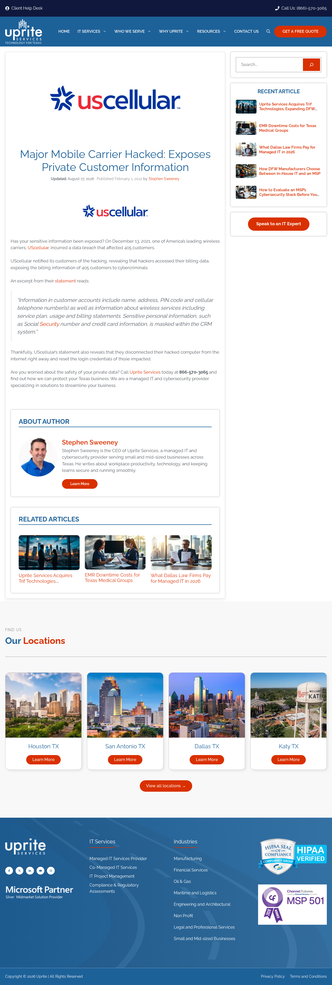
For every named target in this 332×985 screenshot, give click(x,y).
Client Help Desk (27, 8)
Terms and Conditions (308, 976)
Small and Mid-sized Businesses (204, 938)
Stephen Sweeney (90, 442)
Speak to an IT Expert (278, 223)
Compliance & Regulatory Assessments (114, 888)
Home (64, 31)
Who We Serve (129, 31)
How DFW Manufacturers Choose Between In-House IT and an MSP (289, 171)
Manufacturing (188, 858)
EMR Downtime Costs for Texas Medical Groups (112, 577)
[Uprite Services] (23, 32)
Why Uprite (171, 31)
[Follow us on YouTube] (19, 871)
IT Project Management (111, 876)
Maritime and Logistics (195, 892)
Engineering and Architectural (202, 904)
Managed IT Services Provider (118, 858)
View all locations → (166, 785)
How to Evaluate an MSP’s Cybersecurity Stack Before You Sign (288, 195)
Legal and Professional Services (204, 927)
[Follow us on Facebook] (9, 871)
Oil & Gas (182, 881)
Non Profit (183, 915)
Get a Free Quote (300, 31)
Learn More (79, 484)
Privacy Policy (273, 976)
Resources (208, 31)
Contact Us (246, 31)
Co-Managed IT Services (113, 867)
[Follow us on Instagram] (51, 871)
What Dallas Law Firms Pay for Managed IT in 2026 (181, 578)
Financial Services (191, 870)
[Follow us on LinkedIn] (30, 871)
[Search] (311, 64)
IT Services (89, 31)
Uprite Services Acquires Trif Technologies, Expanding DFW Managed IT (47, 584)
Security (49, 324)
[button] (268, 32)
